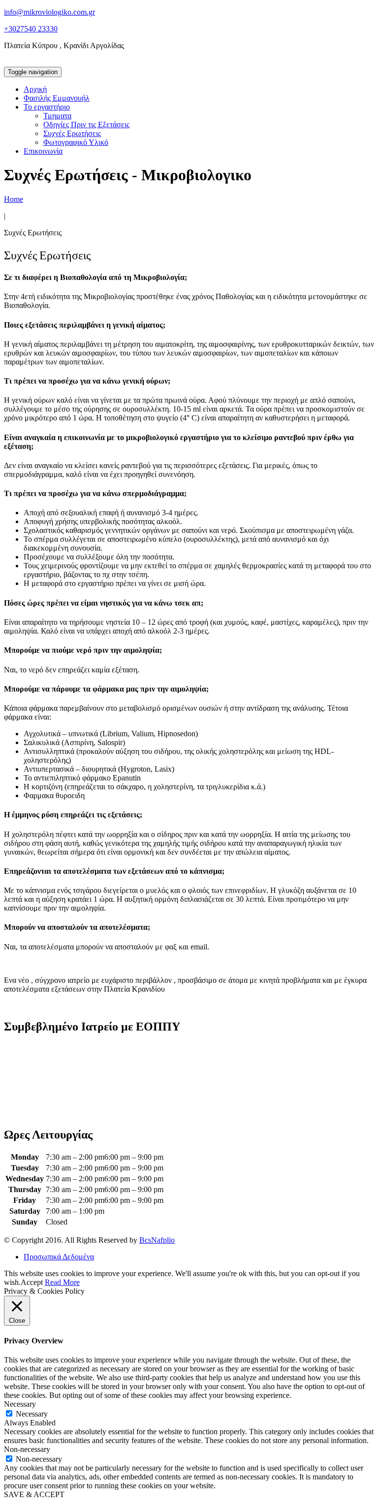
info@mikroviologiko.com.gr (49, 12)
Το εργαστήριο (47, 107)
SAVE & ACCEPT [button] (34, 1494)
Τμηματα (57, 115)
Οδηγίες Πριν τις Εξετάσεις (86, 124)
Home (13, 199)
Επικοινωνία (43, 151)
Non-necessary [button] (27, 1449)
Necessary (32, 1414)
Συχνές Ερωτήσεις (72, 133)
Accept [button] (32, 1282)
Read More (62, 1282)
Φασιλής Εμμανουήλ (57, 98)
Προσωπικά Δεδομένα (59, 1256)
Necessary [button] (20, 1404)
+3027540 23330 (31, 29)
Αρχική (35, 89)
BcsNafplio (157, 1240)
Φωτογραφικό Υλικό (75, 142)
